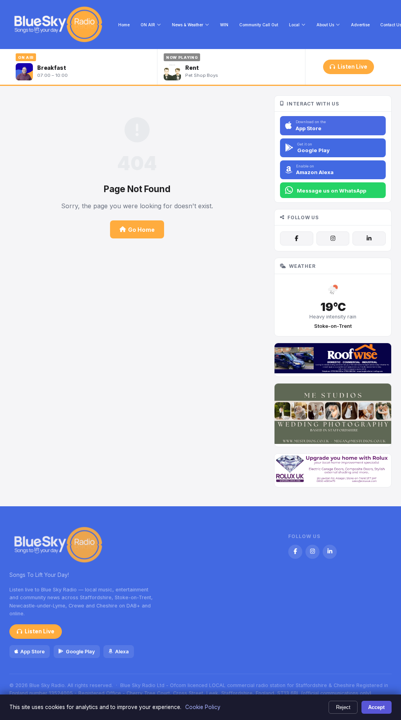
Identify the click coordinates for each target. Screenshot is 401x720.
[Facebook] (296, 238)
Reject (343, 707)
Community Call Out (258, 24)
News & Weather (187, 24)
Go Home (141, 229)
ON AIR (148, 24)
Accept (376, 707)
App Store (32, 652)
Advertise (360, 24)
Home (124, 24)
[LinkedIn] (368, 238)
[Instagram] (332, 238)
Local (294, 24)
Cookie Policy (202, 707)
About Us (325, 24)
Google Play (80, 652)
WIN (224, 24)
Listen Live (352, 67)
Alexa (122, 652)
